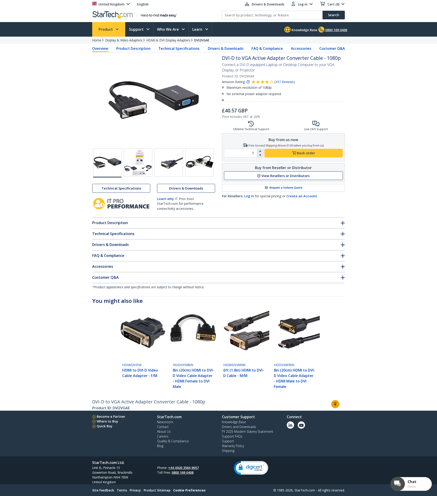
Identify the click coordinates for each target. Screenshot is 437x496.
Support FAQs (232, 436)
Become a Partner (111, 416)
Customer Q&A (332, 48)
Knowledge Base (304, 30)
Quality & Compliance (173, 441)
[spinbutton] (240, 153)
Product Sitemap (157, 490)
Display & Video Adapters (123, 40)
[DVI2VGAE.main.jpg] (107, 162)
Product (106, 29)
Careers (162, 436)
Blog (160, 446)
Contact (163, 427)
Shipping (228, 450)
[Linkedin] (290, 425)
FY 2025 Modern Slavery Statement (247, 431)
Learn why (165, 199)
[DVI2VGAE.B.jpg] (138, 162)
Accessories (301, 48)
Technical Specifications (179, 48)
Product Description (133, 48)
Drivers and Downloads (239, 427)
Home (96, 40)
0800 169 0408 (182, 472)
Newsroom (165, 422)
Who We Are (168, 29)
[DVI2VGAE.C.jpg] (169, 162)
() (284, 82)
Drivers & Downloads (226, 48)
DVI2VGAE (201, 40)
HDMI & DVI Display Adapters (168, 40)
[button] (260, 151)
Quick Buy (104, 426)
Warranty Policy (233, 446)
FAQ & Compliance (267, 48)
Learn (197, 29)
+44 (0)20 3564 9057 (183, 468)
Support (137, 29)
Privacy (135, 490)
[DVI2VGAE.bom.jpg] (199, 162)
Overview (100, 48)
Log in (249, 196)
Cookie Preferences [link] (189, 490)
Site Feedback (103, 490)
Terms (122, 490)
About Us (164, 431)
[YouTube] (301, 425)
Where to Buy (107, 421)
